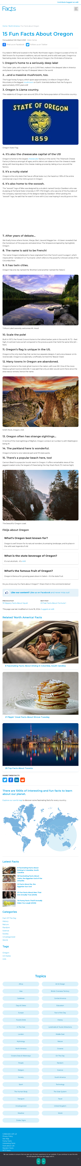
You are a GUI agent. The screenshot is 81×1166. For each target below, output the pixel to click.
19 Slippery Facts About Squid (15, 603)
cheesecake (33, 159)
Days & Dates (21, 1005)
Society (6, 934)
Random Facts (8, 1148)
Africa (21, 984)
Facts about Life (8, 1146)
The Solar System (60, 1092)
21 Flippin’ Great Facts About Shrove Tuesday (27, 717)
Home (5, 26)
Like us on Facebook (40, 592)
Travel (60, 1099)
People (21, 1063)
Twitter (5, 780)
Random (6, 928)
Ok (38, 1161)
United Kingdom (60, 1106)
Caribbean (21, 998)
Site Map (6, 1139)
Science (6, 931)
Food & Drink (21, 1020)
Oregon (6, 953)
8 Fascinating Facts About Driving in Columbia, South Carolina (35, 666)
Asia (20, 991)
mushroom (28, 82)
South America (60, 1077)
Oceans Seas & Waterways (21, 1056)
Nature (6, 924)
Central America (60, 998)
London (21, 1034)
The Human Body (20, 1092)
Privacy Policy (8, 1136)
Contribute (61, 2)
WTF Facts (6, 1150)
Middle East (60, 1034)
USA (4, 959)
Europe (21, 1013)
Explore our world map (12, 800)
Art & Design (60, 984)
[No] (78, 1159)
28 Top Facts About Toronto (19, 768)
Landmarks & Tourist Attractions (60, 1027)
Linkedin (16, 780)
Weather (21, 1113)
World (5, 940)
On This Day (60, 1056)
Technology (60, 1084)
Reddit (22, 780)
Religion (21, 1070)
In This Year (21, 1027)
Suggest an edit (72, 2)
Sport (21, 1084)
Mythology (21, 1041)
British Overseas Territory (60, 991)
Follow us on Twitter (38, 45)
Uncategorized (9, 937)
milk (23, 561)
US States (7, 956)
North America (14, 26)
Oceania (60, 1049)
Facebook (10, 780)
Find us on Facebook (15, 45)
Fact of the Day (9, 918)
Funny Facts (7, 1141)
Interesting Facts (9, 1143)
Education (60, 1005)
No (44, 1161)
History (5, 921)
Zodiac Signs (21, 1120)
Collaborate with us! (10, 1134)
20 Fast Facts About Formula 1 (53, 603)
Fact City (9, 8)
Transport (21, 1099)
